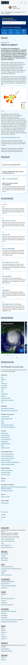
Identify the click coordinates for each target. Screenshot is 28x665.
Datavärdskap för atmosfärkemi (9, 621)
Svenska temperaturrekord (7, 458)
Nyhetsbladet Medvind (6, 651)
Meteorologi (18, 12)
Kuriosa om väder (5, 496)
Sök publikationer (5, 649)
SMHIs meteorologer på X (14, 598)
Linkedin (10, 600)
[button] (21, 2)
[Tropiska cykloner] (21, 350)
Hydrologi (11, 32)
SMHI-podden (4, 560)
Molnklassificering (5, 443)
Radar (2, 420)
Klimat (23, 32)
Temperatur (4, 383)
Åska (2, 377)
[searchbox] (12, 22)
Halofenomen (4, 441)
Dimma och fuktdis (5, 398)
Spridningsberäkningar (7, 418)
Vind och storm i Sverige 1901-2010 (11, 165)
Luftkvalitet (4, 570)
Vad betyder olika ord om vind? (10, 262)
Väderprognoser (5, 416)
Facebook (4, 514)
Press (2, 543)
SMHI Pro (10, 632)
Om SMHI (3, 556)
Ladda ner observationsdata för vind (10, 137)
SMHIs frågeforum (12, 545)
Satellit (2, 423)
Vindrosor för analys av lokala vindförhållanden (10, 184)
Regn (2, 392)
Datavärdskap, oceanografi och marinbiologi (12, 619)
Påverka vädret (4, 503)
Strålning (3, 379)
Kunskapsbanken (9, 12)
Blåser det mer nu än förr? (9, 220)
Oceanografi (17, 32)
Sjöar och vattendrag (6, 575)
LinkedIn (4, 517)
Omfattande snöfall (6, 472)
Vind (23, 12)
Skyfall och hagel (5, 437)
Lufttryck (3, 396)
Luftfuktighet (4, 394)
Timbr (9, 634)
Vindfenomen (4, 433)
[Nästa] (16, 357)
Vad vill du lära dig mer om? (9, 19)
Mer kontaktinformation (7, 547)
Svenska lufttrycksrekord (7, 454)
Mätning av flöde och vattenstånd (9, 410)
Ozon (2, 389)
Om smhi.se (4, 587)
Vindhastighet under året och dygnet (11, 304)
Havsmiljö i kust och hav (7, 566)
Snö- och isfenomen (6, 439)
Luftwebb (10, 613)
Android (10, 659)
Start (2, 12)
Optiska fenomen (5, 447)
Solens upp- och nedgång (7, 400)
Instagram (10, 602)
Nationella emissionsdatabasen (8, 611)
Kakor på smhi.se (5, 583)
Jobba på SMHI (4, 554)
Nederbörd (4, 387)
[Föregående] (11, 357)
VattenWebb (4, 617)
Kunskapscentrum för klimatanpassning (11, 568)
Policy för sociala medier (7, 604)
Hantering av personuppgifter (8, 585)
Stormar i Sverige (5, 474)
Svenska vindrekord (6, 460)
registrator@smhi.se (9, 541)
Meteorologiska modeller (7, 425)
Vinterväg (10, 636)
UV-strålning (4, 385)
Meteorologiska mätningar (7, 408)
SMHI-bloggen (4, 558)
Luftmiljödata (4, 615)
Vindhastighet (5, 290)
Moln (2, 445)
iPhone (9, 657)
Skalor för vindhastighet (8, 248)
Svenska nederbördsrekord (8, 464)
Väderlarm (10, 638)
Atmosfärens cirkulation (7, 490)
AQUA (9, 628)
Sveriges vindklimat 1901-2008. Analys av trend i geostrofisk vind (13, 172)
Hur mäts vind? (6, 234)
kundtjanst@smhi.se (9, 539)
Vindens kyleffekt (6, 276)
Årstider (3, 480)
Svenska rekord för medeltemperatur (10, 462)
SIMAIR (3, 573)
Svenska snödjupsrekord (7, 456)
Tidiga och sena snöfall (6, 470)
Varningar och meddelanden (8, 427)
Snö (2, 402)
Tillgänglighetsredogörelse (7, 581)
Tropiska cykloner (5, 435)
